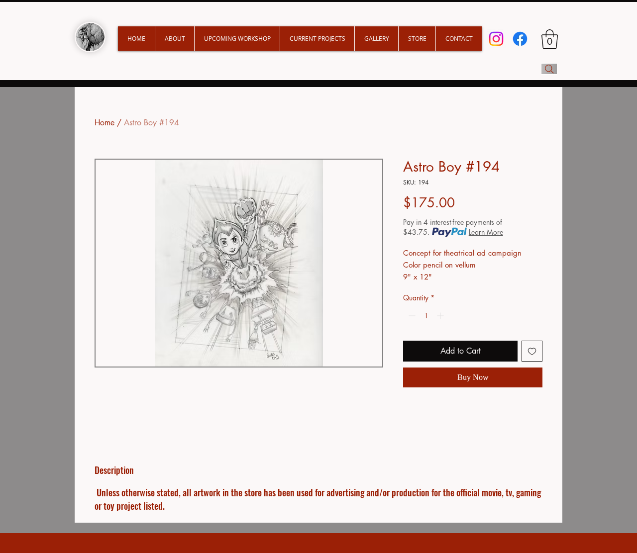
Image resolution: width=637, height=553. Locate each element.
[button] (317, 38)
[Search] (549, 69)
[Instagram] (496, 38)
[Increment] (441, 315)
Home (104, 122)
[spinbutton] (426, 315)
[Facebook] (520, 38)
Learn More (486, 232)
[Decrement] (411, 315)
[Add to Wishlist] (532, 351)
